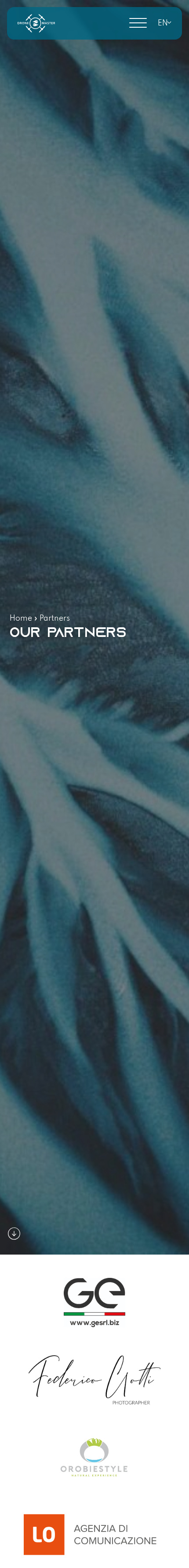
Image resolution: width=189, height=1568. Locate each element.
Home (21, 618)
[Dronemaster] (36, 23)
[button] (162, 23)
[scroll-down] (14, 1233)
